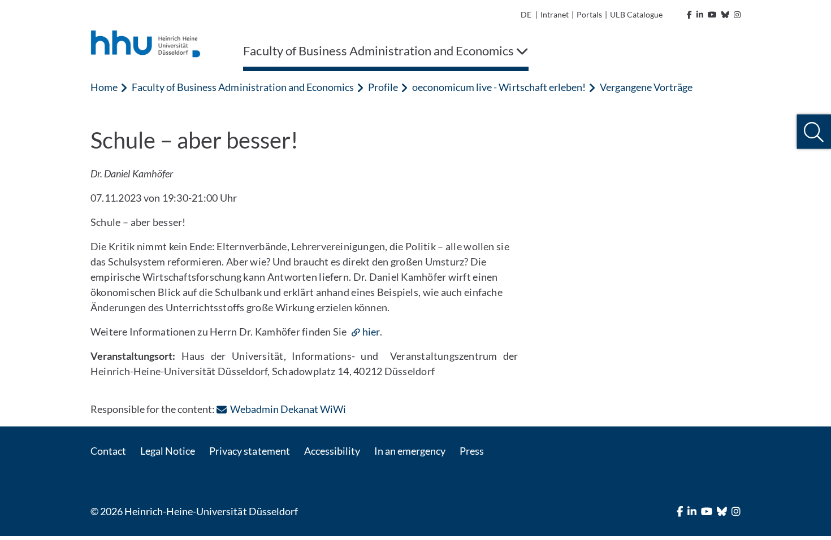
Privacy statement (249, 451)
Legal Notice (167, 451)
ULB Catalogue (636, 14)
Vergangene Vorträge (646, 87)
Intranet (554, 14)
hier (371, 331)
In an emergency (409, 451)
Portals (589, 14)
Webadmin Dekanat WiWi (287, 409)
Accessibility (332, 451)
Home (104, 87)
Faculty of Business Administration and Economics (243, 87)
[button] (814, 132)
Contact (108, 451)
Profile (383, 87)
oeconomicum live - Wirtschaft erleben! (499, 87)
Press (472, 451)
